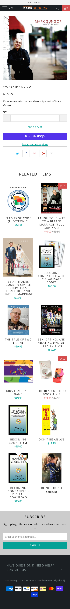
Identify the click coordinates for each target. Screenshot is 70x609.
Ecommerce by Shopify (54, 580)
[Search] (59, 8)
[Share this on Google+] (43, 153)
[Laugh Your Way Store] (35, 8)
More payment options (35, 144)
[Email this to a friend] (51, 153)
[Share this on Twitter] (17, 153)
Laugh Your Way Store (23, 580)
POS (37, 580)
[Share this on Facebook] (25, 153)
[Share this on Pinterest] (34, 153)
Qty (5, 111)
